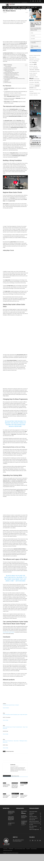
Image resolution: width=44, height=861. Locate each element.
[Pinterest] (15, 17)
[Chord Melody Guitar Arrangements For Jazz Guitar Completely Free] (18, 822)
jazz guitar (30, 73)
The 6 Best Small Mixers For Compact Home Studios (24, 816)
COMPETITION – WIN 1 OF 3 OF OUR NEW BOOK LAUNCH (6, 796)
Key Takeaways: (8, 66)
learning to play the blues (10, 751)
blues (30, 57)
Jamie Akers (37, 69)
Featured (4, 793)
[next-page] (5, 799)
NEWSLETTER (8, 7)
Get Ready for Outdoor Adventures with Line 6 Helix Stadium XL (6, 785)
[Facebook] (31, 1)
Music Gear (31, 80)
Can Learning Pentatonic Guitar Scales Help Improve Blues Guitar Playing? (14, 79)
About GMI (28, 848)
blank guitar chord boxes (36, 55)
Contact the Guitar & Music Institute (19, 848)
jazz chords (38, 71)
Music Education (36, 78)
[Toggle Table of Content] (25, 65)
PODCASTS (28, 7)
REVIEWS (19, 7)
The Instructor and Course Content (10, 67)
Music (31, 78)
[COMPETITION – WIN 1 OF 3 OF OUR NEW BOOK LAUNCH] (7, 791)
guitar (35, 64)
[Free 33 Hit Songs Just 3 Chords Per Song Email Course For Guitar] (15, 791)
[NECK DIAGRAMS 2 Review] (18, 812)
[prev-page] (3, 799)
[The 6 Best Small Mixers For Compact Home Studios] (18, 816)
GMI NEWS (32, 7)
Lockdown (36, 76)
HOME (5, 7)
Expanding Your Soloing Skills (9, 76)
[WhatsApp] (18, 17)
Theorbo (39, 93)
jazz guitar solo (35, 73)
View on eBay (5, 720)
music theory (37, 82)
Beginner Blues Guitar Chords (9, 70)
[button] (40, 7)
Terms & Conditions (34, 848)
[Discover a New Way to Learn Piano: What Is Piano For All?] (24, 791)
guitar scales (35, 66)
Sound (40, 89)
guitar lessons (31, 66)
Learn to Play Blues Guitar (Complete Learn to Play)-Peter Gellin (15, 714)
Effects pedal (31, 60)
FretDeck (30, 62)
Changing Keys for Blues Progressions (10, 73)
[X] (13, 17)
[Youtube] (40, 1)
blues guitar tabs (33, 57)
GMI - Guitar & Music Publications (23, 782)
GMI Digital (34, 62)
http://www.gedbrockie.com (14, 766)
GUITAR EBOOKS (23, 7)
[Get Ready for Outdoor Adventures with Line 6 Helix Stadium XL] (7, 780)
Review (35, 87)
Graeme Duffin (31, 64)
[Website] (37, 1)
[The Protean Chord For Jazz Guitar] (24, 780)
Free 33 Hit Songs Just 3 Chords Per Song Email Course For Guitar (15, 796)
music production (31, 82)
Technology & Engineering (33, 93)
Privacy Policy (34, 42)
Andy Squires (31, 55)
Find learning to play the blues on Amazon (11, 704)
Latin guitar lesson (31, 76)
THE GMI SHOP (11, 848)
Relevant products (8, 82)
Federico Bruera (35, 60)
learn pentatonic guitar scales (8, 632)
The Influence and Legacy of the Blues (11, 77)
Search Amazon (6, 707)
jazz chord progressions (32, 71)
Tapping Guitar (31, 91)
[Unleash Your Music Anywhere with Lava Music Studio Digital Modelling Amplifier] (15, 780)
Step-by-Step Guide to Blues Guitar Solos (11, 72)
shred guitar (37, 89)
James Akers (31, 69)
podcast (37, 85)
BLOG (36, 7)
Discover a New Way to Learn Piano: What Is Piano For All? (23, 796)
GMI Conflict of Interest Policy (7, 850)
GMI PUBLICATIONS (14, 7)
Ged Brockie (12, 764)
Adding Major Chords (9, 71)
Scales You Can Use (32, 89)
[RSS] (35, 1)
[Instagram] (33, 1)
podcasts (31, 87)
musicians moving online (37, 80)
